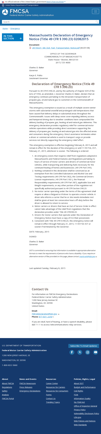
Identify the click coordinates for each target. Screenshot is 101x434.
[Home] (28, 13)
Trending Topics (53, 402)
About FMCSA (8, 383)
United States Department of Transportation (21, 5)
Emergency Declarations (29, 391)
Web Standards (80, 425)
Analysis (5, 394)
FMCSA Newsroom (27, 383)
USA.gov (77, 417)
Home (5, 28)
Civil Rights (78, 391)
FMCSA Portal (8, 398)
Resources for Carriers (55, 387)
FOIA (76, 394)
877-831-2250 (45, 316)
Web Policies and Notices (84, 421)
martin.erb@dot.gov (87, 256)
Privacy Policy (79, 409)
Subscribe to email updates (83, 345)
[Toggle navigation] (95, 11)
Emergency (15, 28)
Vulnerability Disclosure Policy (86, 413)
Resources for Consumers (57, 391)
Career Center (52, 383)
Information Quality (82, 398)
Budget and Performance (85, 387)
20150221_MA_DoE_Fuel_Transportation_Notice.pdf (56, 47)
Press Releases (25, 387)
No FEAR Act (79, 402)
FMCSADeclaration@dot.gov (44, 313)
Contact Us (50, 398)
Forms (49, 394)
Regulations (7, 387)
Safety (4, 391)
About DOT (79, 383)
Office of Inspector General (85, 406)
